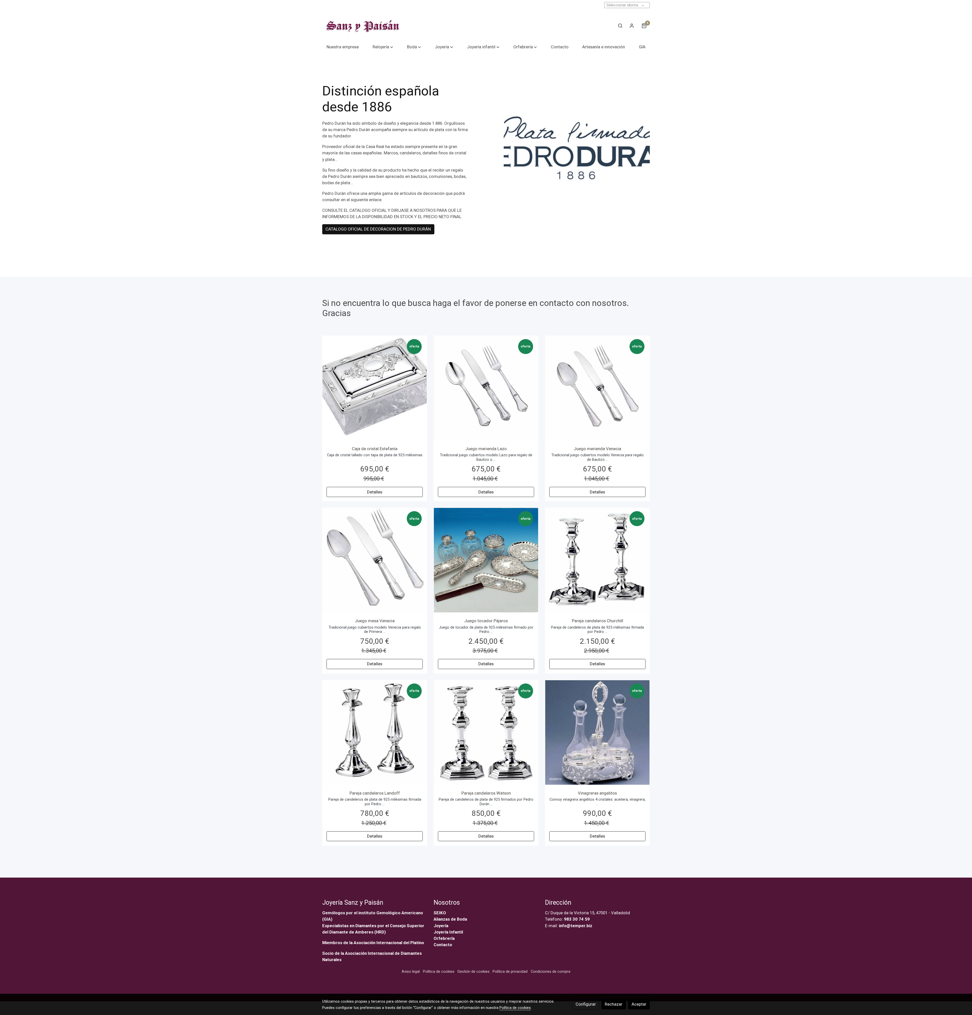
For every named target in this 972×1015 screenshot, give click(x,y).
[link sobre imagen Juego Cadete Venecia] (374, 560)
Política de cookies (438, 971)
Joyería (441, 925)
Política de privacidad (510, 971)
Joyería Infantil (448, 932)
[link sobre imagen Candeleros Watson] (486, 732)
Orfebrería (445, 938)
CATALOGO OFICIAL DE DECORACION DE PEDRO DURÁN (378, 229)
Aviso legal (411, 971)
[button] (382, 46)
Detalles (374, 491)
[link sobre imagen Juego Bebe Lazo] (486, 388)
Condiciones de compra (550, 971)
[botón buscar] (620, 25)
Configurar (586, 1004)
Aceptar (639, 1004)
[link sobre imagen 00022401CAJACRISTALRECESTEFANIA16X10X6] (374, 388)
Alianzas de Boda (450, 919)
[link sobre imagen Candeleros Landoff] (374, 732)
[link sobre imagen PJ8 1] (597, 732)
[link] (362, 25)
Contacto (443, 944)
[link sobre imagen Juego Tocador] (486, 560)
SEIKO (440, 912)
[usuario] (631, 25)
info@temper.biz (575, 925)
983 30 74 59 (577, 919)
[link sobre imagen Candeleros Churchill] (597, 560)
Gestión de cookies (473, 971)
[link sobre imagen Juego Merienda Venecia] (597, 388)
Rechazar (613, 1004)
